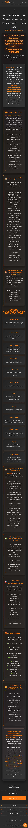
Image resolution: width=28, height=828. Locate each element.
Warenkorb (22, 2)
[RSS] (20, 820)
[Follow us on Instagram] (16, 820)
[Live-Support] (25, 825)
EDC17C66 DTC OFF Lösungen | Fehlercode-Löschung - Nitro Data (15, 10)
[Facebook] (8, 820)
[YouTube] (12, 820)
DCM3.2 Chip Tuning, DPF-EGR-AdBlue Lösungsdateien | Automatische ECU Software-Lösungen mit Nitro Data (12, 10)
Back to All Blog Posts (14, 5)
